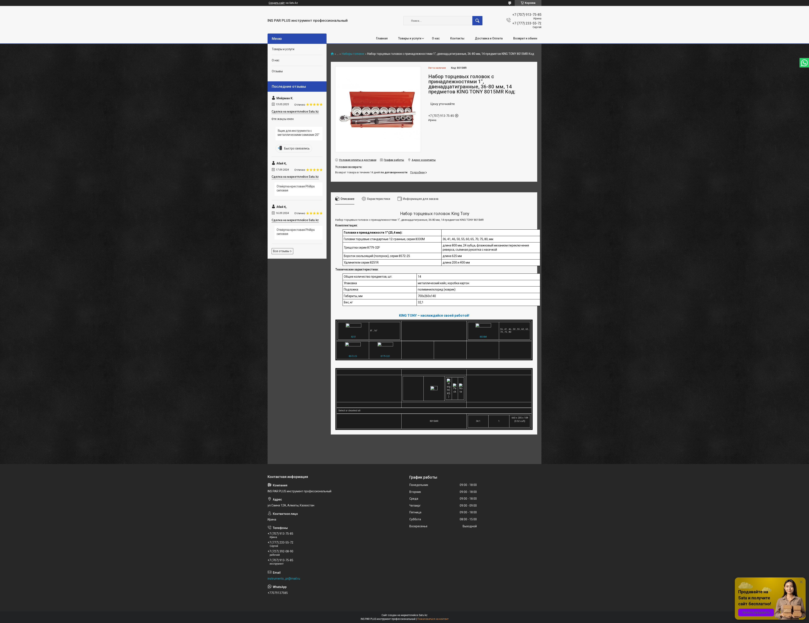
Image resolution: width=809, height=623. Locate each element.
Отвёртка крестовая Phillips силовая (296, 188)
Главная (382, 38)
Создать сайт (277, 2)
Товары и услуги (409, 38)
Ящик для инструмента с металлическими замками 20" (298, 133)
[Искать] (477, 20)
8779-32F (385, 356)
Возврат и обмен (525, 38)
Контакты (457, 38)
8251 (353, 336)
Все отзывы (281, 251)
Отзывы (277, 71)
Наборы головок (353, 53)
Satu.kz (423, 615)
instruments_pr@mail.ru (284, 578)
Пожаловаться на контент (433, 619)
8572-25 (353, 356)
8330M (483, 336)
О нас (436, 38)
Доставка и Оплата (489, 38)
